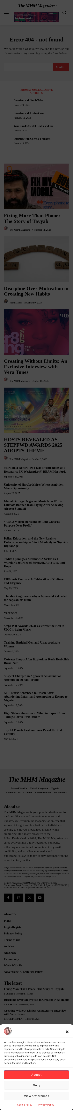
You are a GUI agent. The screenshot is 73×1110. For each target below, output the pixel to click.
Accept (36, 1074)
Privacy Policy (46, 1104)
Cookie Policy (24, 1104)
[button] (67, 1032)
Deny (36, 1085)
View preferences (36, 1096)
